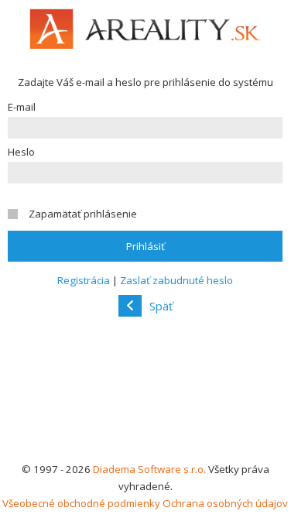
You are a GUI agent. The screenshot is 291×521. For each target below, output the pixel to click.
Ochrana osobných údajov (225, 503)
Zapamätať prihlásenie (83, 214)
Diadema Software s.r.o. (149, 469)
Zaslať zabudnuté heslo (176, 280)
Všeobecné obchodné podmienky (81, 503)
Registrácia (83, 280)
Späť (161, 306)
